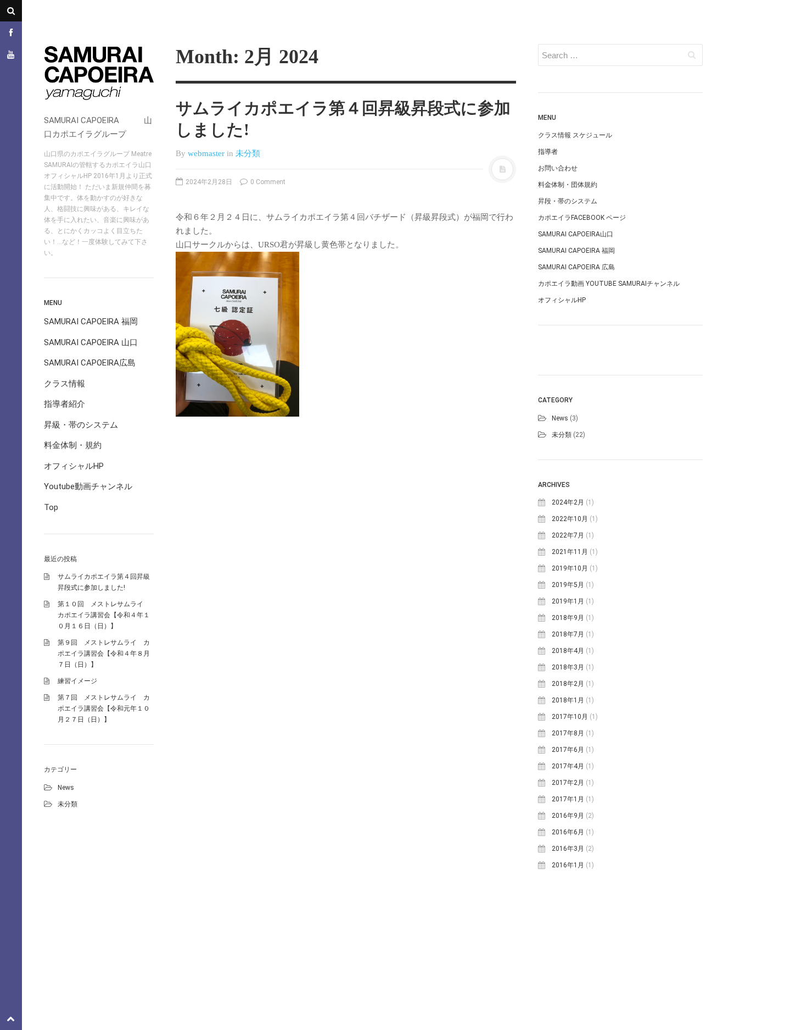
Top (51, 507)
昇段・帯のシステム (567, 201)
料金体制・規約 (73, 445)
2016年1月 (568, 865)
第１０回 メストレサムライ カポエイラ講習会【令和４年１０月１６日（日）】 (104, 615)
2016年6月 (568, 832)
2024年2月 (568, 502)
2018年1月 (568, 700)
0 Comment (267, 182)
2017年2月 (568, 783)
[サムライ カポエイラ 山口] (99, 75)
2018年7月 (568, 634)
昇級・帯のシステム (81, 425)
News (66, 787)
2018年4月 (568, 651)
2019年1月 (568, 601)
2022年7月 (568, 535)
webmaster (206, 153)
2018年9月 (568, 618)
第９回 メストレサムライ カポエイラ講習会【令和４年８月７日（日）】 (104, 653)
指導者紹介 (64, 404)
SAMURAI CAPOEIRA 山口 (91, 342)
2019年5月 (568, 585)
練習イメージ (77, 681)
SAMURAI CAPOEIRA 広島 (576, 267)
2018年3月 (568, 667)
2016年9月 (568, 815)
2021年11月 (570, 552)
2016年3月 (568, 848)
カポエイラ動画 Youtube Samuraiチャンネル (609, 283)
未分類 (67, 804)
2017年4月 (568, 766)
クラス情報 (64, 384)
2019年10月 (570, 568)
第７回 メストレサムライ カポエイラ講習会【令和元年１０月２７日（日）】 (104, 708)
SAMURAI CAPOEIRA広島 (90, 363)
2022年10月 (570, 519)
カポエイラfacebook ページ (582, 217)
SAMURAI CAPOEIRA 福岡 (91, 321)
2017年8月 (568, 733)
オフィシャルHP (74, 466)
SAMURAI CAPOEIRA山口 (575, 234)
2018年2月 (568, 684)
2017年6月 (568, 750)
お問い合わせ (558, 168)
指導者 (548, 152)
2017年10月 (570, 717)
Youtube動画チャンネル (88, 486)
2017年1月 (568, 799)
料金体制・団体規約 (567, 185)
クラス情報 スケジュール (575, 135)
